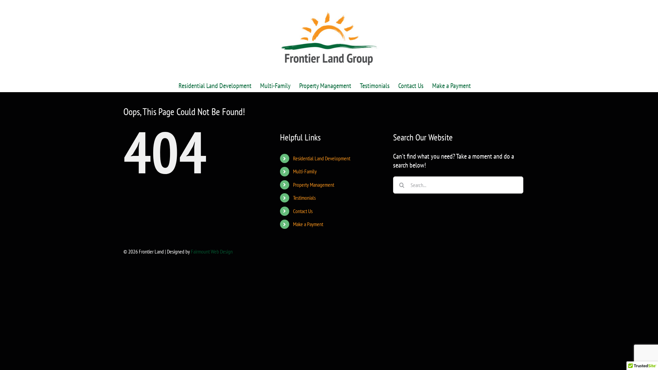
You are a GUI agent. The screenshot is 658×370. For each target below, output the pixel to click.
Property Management (313, 184)
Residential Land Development (321, 158)
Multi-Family (305, 171)
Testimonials (304, 197)
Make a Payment (308, 224)
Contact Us (303, 211)
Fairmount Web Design (212, 251)
